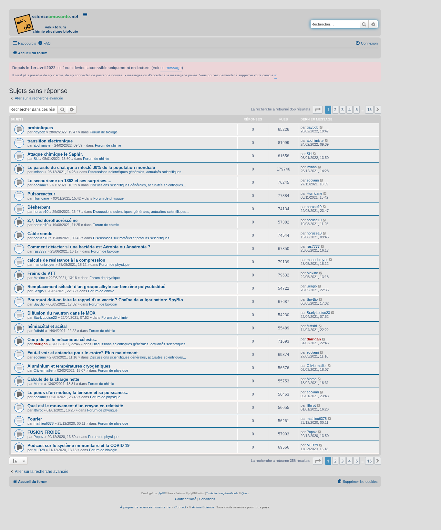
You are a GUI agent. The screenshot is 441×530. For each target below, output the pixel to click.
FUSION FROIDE (43, 432)
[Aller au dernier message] (321, 127)
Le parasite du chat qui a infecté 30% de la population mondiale (91, 167)
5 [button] (356, 109)
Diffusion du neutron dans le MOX (61, 313)
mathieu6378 (44, 423)
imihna (39, 172)
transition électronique (50, 141)
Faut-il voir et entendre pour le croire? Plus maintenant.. (83, 352)
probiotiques (40, 127)
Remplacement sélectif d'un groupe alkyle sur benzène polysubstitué (96, 286)
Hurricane (41, 198)
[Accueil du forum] (47, 23)
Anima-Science (203, 507)
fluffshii (39, 331)
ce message (171, 68)
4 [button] (349, 109)
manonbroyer (44, 264)
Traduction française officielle (222, 493)
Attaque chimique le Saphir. (55, 154)
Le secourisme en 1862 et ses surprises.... (69, 180)
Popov (39, 437)
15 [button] (369, 109)
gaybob (39, 132)
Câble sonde (39, 233)
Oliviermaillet (43, 370)
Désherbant (38, 207)
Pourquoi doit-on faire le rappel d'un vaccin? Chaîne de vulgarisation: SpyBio (105, 299)
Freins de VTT (41, 273)
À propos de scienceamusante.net (145, 507)
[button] (318, 109)
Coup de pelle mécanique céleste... (62, 339)
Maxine (39, 278)
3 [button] (342, 109)
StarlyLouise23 (45, 317)
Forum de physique (108, 198)
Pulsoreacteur (41, 194)
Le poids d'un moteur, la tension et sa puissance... (77, 392)
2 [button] (335, 109)
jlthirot (38, 410)
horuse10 (41, 211)
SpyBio (39, 304)
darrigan (41, 344)
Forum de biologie (104, 132)
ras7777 (40, 251)
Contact (180, 507)
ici (275, 75)
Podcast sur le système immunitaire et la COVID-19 (78, 445)
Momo (38, 384)
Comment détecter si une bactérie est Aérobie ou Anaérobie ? (88, 246)
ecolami (40, 185)
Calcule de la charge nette (53, 379)
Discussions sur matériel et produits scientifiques (131, 238)
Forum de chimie (108, 145)
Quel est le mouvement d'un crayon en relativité (75, 405)
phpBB (161, 493)
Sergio (39, 291)
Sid (36, 159)
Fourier (34, 419)
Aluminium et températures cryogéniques (68, 366)
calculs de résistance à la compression (66, 260)
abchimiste (42, 145)
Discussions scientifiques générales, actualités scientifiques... (136, 172)
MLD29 (39, 450)
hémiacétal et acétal (47, 326)
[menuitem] (44, 43)
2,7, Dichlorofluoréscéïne (52, 220)
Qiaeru (245, 493)
